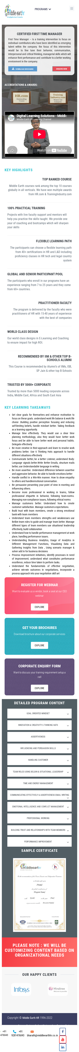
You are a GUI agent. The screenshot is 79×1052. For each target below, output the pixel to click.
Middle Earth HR (30, 1018)
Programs (41, 9)
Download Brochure (24, 69)
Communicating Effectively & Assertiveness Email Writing (39, 795)
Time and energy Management (38, 783)
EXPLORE (39, 607)
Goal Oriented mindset (38, 713)
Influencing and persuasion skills (38, 748)
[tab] (39, 713)
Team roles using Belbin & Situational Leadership (38, 771)
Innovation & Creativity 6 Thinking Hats (38, 725)
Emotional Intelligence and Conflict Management (38, 806)
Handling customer (38, 760)
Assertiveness (38, 736)
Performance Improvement (38, 841)
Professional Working (38, 818)
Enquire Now (61, 69)
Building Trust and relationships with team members (38, 830)
